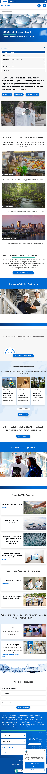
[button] (39, 5)
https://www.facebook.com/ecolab (33, 739)
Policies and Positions (7, 702)
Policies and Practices (9, 63)
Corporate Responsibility (7, 11)
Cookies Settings (34, 769)
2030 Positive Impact (8, 70)
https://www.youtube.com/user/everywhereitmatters (40, 739)
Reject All (35, 766)
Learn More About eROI (23, 436)
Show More (6, 403)
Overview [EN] (18, 94)
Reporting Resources (8, 66)
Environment (6, 55)
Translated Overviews (32, 94)
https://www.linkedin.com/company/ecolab (30, 739)
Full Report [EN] (7, 94)
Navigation (5, 48)
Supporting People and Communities (12, 59)
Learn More (5, 583)
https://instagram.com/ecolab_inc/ (37, 739)
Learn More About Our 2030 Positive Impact (10, 655)
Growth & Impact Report (9, 52)
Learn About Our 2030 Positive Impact (23, 272)
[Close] (44, 750)
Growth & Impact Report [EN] (9, 688)
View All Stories (23, 414)
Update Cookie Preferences (35, 744)
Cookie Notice (27, 760)
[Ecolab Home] (5, 6)
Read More (4, 507)
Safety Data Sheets (16, 764)
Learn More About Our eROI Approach (23, 355)
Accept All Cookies (35, 763)
